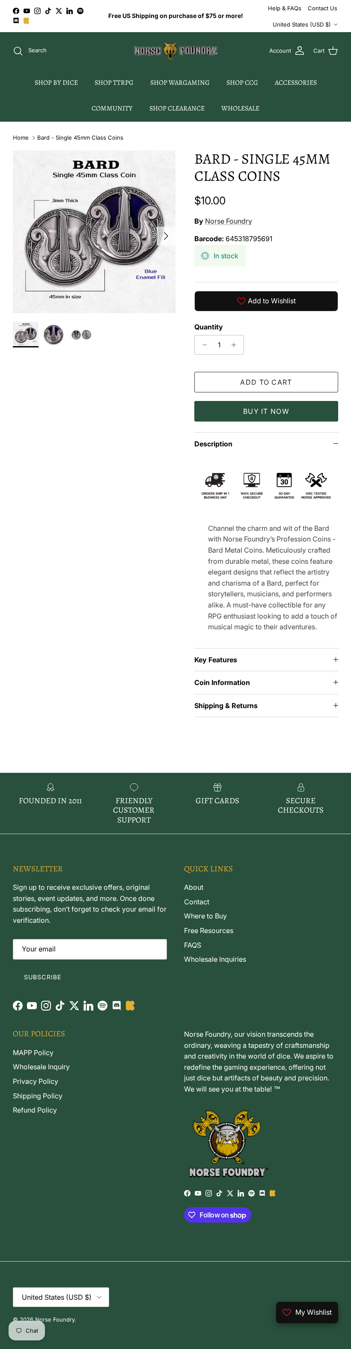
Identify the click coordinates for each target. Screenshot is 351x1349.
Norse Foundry (228, 221)
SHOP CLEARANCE (177, 108)
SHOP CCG (242, 82)
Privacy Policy (35, 1081)
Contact (196, 901)
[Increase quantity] (236, 344)
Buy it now (266, 411)
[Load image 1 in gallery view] (94, 231)
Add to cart (266, 382)
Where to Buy (205, 916)
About (193, 887)
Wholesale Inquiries (215, 959)
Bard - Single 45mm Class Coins (80, 137)
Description (213, 444)
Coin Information (222, 682)
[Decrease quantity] (202, 344)
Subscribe (42, 977)
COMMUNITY (112, 108)
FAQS (192, 945)
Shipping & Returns (226, 705)
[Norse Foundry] (175, 51)
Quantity (208, 327)
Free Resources (208, 930)
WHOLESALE (240, 108)
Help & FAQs (284, 8)
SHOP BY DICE (56, 82)
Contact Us (322, 8)
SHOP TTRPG (114, 82)
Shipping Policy (37, 1096)
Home (21, 137)
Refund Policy (35, 1110)
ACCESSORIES (296, 82)
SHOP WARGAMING (180, 82)
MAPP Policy (33, 1052)
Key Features (215, 659)
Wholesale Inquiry (41, 1066)
